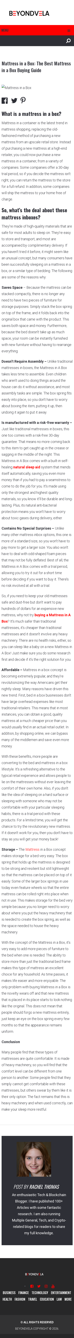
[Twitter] (39, 1286)
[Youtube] (53, 1286)
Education (47, 1299)
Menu (4, 30)
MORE (68, 1299)
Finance (23, 1292)
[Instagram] (46, 1286)
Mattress (32, 849)
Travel (32, 1299)
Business (9, 1292)
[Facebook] (31, 1286)
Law (59, 1299)
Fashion (20, 1299)
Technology (40, 1292)
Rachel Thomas (44, 1186)
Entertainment (61, 1292)
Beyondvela (24, 1328)
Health (7, 1299)
